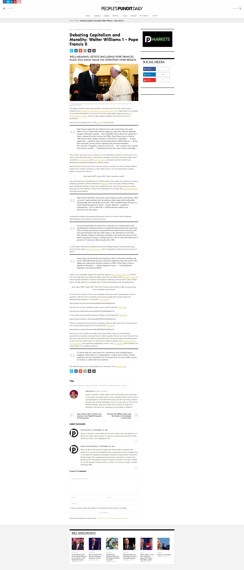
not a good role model (121, 275)
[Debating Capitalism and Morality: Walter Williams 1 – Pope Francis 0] (75, 394)
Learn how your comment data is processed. (112, 518)
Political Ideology (92, 385)
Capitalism (73, 385)
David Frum (122, 307)
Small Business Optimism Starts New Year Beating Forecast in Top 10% (113, 557)
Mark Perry (122, 315)
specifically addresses (130, 189)
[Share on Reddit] (80, 50)
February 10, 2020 (145, 561)
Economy (109, 553)
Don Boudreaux (83, 160)
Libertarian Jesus (120, 366)
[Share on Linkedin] (76, 50)
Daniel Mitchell (101, 391)
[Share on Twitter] (71, 50)
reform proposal (114, 385)
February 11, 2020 (111, 561)
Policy (76, 20)
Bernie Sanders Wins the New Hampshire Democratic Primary (95, 556)
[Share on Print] (94, 50)
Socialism (124, 385)
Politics (125, 553)
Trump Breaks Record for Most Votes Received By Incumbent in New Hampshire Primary (79, 557)
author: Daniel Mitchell (95, 29)
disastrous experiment (94, 249)
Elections (75, 553)
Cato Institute (104, 299)
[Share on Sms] (85, 50)
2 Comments (108, 29)
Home (71, 20)
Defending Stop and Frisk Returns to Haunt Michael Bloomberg (130, 556)
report (98, 122)
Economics (80, 385)
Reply (136, 441)
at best (105, 184)
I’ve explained (119, 343)
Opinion (160, 553)
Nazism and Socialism (164, 554)
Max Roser (110, 325)
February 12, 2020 (76, 561)
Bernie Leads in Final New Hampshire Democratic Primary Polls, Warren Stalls (146, 557)
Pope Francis (103, 385)
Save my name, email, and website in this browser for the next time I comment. (99, 508)
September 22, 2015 (80, 29)
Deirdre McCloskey (99, 160)
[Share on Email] (89, 50)
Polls (142, 553)
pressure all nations (129, 277)
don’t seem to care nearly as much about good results (99, 111)
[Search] (239, 8)
